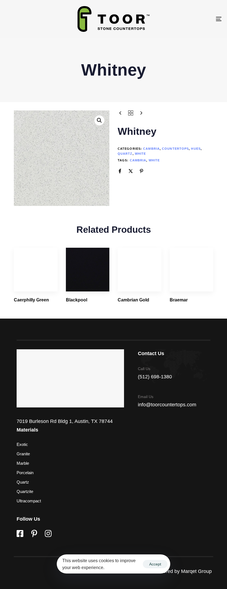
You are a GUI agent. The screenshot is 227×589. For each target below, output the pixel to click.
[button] (99, 120)
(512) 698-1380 (155, 376)
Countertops (175, 148)
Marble (23, 463)
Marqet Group (197, 571)
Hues (195, 148)
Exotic (22, 444)
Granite (23, 453)
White (140, 153)
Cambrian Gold (133, 300)
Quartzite (25, 491)
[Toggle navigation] (185, 19)
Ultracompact (29, 500)
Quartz (125, 153)
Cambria (151, 148)
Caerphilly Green (31, 300)
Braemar (179, 300)
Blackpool (76, 300)
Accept (155, 564)
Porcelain (25, 472)
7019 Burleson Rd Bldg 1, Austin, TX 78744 (65, 421)
